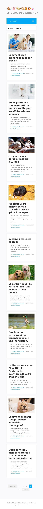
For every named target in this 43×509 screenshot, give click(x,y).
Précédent (12, 486)
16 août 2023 (29, 126)
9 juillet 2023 (29, 303)
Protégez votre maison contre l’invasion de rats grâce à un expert (18, 208)
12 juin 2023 (29, 387)
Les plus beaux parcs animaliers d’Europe (18, 158)
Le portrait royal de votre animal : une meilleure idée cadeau (20, 288)
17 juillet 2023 (29, 225)
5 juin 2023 (28, 471)
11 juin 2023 (29, 436)
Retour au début (23, 505)
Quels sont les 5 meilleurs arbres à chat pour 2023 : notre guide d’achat (20, 454)
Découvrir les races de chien (19, 240)
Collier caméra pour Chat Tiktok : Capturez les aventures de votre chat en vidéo (20, 371)
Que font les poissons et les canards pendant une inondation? (18, 336)
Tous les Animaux (15, 75)
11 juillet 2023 (29, 254)
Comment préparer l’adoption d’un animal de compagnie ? (19, 421)
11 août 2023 (29, 174)
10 (19, 489)
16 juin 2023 (29, 351)
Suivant (25, 489)
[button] (21, 21)
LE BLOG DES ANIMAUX (18, 503)
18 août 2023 (29, 73)
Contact (27, 503)
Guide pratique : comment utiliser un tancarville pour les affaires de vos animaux (20, 108)
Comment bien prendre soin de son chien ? (20, 57)
